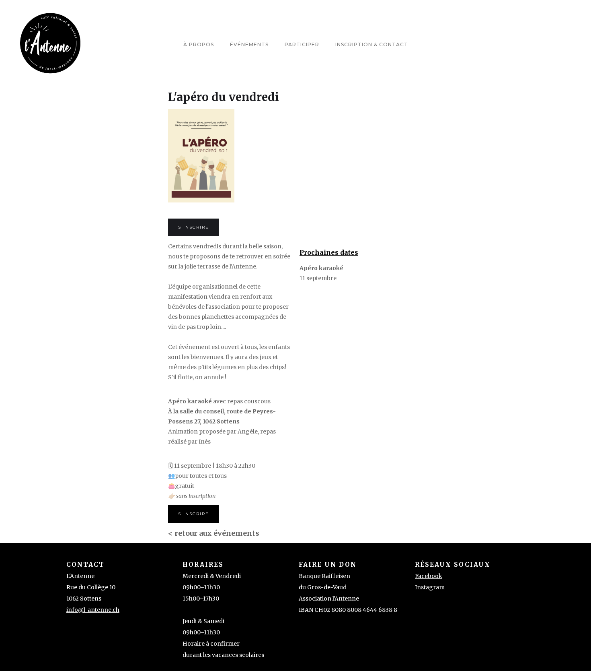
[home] (50, 44)
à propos (198, 44)
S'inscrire (193, 227)
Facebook (428, 576)
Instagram (430, 587)
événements (249, 44)
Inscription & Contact (371, 44)
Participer (302, 44)
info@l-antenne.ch (92, 609)
